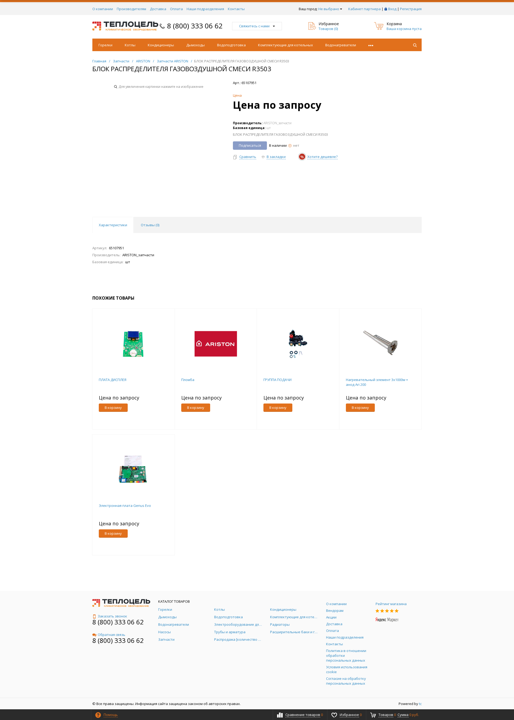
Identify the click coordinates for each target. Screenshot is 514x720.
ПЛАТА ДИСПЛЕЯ (112, 379)
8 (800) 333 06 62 (195, 26)
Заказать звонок (112, 616)
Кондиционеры (161, 45)
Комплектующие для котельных (285, 45)
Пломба (187, 379)
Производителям (131, 8)
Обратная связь (111, 634)
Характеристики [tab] (113, 225)
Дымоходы (195, 45)
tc (420, 703)
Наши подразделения (205, 8)
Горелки (105, 45)
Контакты (236, 8)
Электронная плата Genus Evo (125, 505)
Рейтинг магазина (391, 603)
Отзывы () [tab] (150, 225)
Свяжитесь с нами (254, 26)
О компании (102, 8)
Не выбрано (328, 8)
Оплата (176, 8)
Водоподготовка (231, 45)
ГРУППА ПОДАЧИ (277, 379)
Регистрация (411, 8)
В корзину (113, 407)
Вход (392, 8)
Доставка (158, 8)
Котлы (130, 45)
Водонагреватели (340, 45)
